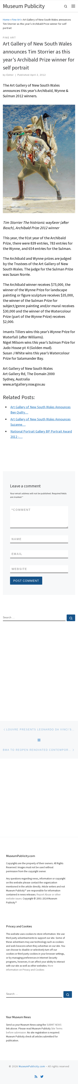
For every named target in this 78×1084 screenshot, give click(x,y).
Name (17, 539)
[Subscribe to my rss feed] (36, 1076)
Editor (10, 75)
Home (6, 19)
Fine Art (16, 19)
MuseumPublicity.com (32, 1066)
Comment (21, 509)
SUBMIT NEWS (54, 1024)
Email (17, 554)
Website (19, 569)
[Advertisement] (39, 668)
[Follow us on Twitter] (41, 1076)
